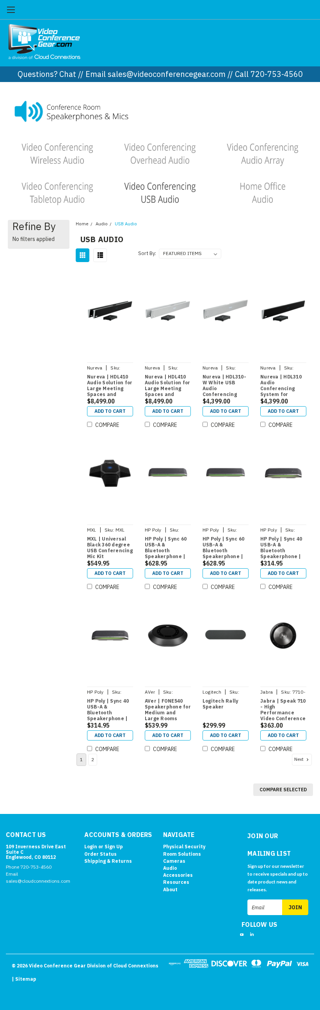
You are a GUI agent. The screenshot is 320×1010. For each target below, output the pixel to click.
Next (299, 759)
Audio (102, 224)
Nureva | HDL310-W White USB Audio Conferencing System (224, 386)
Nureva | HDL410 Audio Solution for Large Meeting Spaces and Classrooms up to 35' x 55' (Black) (110, 386)
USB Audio (126, 224)
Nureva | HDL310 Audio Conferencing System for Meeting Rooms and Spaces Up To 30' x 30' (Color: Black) (282, 386)
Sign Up (114, 846)
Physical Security (184, 846)
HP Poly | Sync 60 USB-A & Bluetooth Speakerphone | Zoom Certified (223, 548)
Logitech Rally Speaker (220, 704)
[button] (160, 110)
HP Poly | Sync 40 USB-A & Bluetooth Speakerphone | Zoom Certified (108, 710)
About (170, 889)
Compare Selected (283, 789)
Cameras (174, 861)
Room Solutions (182, 854)
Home (82, 224)
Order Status (100, 854)
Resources (176, 882)
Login (90, 846)
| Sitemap (24, 979)
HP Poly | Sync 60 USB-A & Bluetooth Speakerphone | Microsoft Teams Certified (166, 548)
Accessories (178, 875)
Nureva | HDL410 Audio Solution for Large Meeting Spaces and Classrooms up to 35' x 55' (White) (167, 386)
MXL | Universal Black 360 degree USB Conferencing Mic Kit (110, 547)
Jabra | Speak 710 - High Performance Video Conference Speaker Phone (283, 710)
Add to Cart (110, 411)
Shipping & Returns (108, 861)
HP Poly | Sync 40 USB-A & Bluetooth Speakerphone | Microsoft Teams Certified (281, 548)
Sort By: (147, 253)
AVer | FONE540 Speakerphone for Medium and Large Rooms (168, 709)
